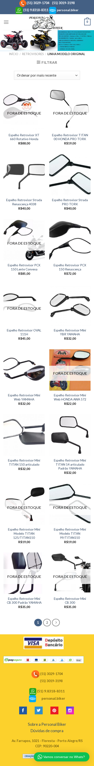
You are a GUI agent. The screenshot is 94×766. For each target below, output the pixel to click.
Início (13, 54)
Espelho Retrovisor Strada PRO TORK (70, 202)
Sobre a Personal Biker (47, 724)
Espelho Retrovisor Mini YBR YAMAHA (70, 332)
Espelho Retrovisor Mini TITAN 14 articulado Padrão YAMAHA (70, 464)
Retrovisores (33, 54)
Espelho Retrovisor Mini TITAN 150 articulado (24, 462)
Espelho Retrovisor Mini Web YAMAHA (24, 397)
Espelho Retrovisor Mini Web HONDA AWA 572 (70, 397)
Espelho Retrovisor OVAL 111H (24, 332)
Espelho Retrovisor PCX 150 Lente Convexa (24, 267)
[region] (47, 40)
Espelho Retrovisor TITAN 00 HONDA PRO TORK (70, 137)
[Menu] (6, 22)
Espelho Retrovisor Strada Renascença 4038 (24, 202)
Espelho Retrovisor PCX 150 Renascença (70, 267)
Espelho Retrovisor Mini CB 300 (70, 601)
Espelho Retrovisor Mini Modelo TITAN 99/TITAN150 (70, 533)
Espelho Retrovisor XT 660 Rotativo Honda (24, 137)
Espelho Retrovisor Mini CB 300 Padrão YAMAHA (24, 601)
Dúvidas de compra (47, 730)
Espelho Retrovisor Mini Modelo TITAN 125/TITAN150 (24, 533)
